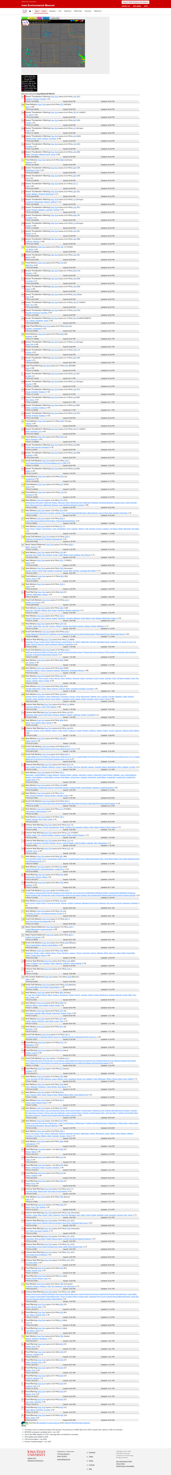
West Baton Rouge (32, 642)
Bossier (38, 767)
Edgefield (34, 392)
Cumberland (37, 328)
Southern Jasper (60, 835)
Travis (95, 1079)
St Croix (59, 913)
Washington (37, 594)
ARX (74, 294)
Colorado (55, 1136)
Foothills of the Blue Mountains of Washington (101, 1123)
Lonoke (45, 678)
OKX (66, 1034)
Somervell (112, 1215)
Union (37, 170)
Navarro (28, 1338)
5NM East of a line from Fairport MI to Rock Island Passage (45, 803)
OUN (61, 584)
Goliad (35, 626)
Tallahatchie (64, 670)
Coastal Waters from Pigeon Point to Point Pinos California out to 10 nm (50, 749)
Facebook (92, 1452)
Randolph (39, 320)
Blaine (53, 953)
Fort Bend (36, 1136)
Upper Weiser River (81, 1095)
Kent (34, 555)
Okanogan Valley (64, 502)
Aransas (65, 626)
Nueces (81, 626)
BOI (61, 1092)
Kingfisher (34, 963)
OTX (61, 500)
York (26, 178)
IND (61, 592)
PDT (61, 1108)
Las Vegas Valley (31, 1262)
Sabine (104, 767)
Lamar (53, 154)
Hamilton (76, 571)
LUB (61, 552)
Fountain (48, 1167)
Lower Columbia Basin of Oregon (77, 1113)
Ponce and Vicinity (53, 903)
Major (119, 953)
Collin (50, 1215)
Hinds (60, 730)
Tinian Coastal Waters (33, 945)
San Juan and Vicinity (114, 903)
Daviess (42, 1207)
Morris (51, 1021)
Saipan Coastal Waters (50, 945)
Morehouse (50, 194)
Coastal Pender (75, 787)
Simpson (45, 138)
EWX (61, 1076)
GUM (67, 943)
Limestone (29, 1286)
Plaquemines (38, 202)
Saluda (27, 210)
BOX (66, 631)
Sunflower (41, 696)
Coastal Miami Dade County (57, 859)
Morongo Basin (40, 1239)
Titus (61, 1021)
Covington (52, 138)
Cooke (34, 1215)
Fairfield (43, 99)
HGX (61, 1131)
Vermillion (55, 1167)
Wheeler (68, 610)
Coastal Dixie (130, 777)
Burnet (79, 1079)
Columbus (34, 407)
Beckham (65, 953)
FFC (74, 183)
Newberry (28, 99)
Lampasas (83, 571)
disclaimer (137, 6)
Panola (45, 827)
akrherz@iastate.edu (63, 1459)
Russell (38, 995)
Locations (32, 18)
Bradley (127, 678)
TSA (61, 616)
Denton (44, 1215)
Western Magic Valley (65, 1095)
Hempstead (29, 1013)
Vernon (58, 843)
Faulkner (35, 678)
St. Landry (28, 843)
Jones (54, 529)
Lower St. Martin (68, 843)
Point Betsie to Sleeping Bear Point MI (38, 893)
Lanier (66, 795)
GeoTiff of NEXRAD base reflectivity (77, 1423)
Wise (39, 1215)
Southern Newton (47, 835)
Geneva (35, 819)
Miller (43, 1013)
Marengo (119, 995)
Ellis (125, 1215)
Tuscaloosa (64, 995)
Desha (101, 678)
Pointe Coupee (44, 642)
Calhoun (32, 320)
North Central (30, 903)
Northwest (102, 903)
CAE (74, 96)
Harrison (28, 225)
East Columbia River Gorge (35, 1110)
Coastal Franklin (65, 775)
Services (88, 11)
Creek (83, 618)
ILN (61, 1050)
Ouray (27, 487)
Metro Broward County (131, 859)
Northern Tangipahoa (65, 644)
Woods (36, 953)
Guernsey (28, 885)
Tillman (78, 953)
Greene (38, 723)
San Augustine (77, 827)
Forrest (106, 699)
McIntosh (28, 618)
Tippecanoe (35, 1167)
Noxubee (28, 699)
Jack (78, 1215)
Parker (83, 1215)
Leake (35, 699)
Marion (27, 154)
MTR (66, 746)
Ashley (27, 741)
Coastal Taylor (30, 780)
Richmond (36, 312)
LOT (74, 373)
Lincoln (96, 678)
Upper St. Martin (80, 843)
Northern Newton (78, 835)
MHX (62, 576)
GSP (74, 120)
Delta (45, 571)
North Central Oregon (73, 1110)
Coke (87, 529)
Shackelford (61, 529)
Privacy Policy (120, 1464)
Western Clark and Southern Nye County (56, 1223)
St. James (122, 642)
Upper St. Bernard (37, 644)
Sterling (81, 529)
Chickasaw (73, 670)
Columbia (43, 312)
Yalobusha (29, 670)
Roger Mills (131, 953)
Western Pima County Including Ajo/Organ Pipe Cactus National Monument (51, 1294)
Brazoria (62, 1133)
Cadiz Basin (29, 1239)
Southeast (133, 903)
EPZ (62, 104)
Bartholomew (30, 877)
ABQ (62, 334)
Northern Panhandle (120, 513)
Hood (106, 1215)
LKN (62, 263)
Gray (49, 610)
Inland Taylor (75, 777)
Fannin (34, 571)
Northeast (126, 903)
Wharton (124, 1133)
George (49, 723)
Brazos (27, 1133)
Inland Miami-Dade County (113, 859)
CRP (61, 624)
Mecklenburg (29, 170)
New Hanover (36, 447)
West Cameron (41, 811)
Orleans (47, 202)
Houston (28, 819)
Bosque (36, 1286)
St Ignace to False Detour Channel (45, 654)
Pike (31, 344)
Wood (108, 827)
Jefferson (53, 202)
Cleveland (89, 678)
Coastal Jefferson (53, 775)
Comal (27, 1079)
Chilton (32, 997)
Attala (125, 696)
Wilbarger (34, 1087)
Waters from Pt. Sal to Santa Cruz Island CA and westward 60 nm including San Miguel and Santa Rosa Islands (69, 1063)
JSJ (61, 901)
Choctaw (28, 688)
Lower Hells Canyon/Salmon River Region (40, 521)
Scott (53, 699)
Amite (27, 130)
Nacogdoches (54, 827)
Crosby (55, 555)
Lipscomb (75, 610)
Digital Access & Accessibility (125, 1466)
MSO (61, 518)
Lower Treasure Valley (33, 1095)
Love (40, 963)
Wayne (27, 439)
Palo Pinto (64, 1215)
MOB (75, 215)
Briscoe (87, 555)
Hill (53, 1286)
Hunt (27, 1231)
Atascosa (47, 1079)
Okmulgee (61, 618)
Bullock (44, 995)
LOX (66, 461)
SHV (68, 764)
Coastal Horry (59, 869)
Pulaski (46, 681)
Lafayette (83, 777)
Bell (89, 571)
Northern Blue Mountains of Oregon (117, 1110)
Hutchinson (29, 610)
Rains (31, 1231)
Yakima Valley (133, 1123)
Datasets (52, 11)
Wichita (54, 1087)
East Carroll (48, 715)
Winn (119, 767)
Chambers (29, 1136)
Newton (58, 699)
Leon (122, 775)
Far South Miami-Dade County (36, 859)
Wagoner (77, 618)
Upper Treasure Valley (49, 1095)
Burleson (77, 1133)
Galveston (69, 1133)
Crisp (27, 186)
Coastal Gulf (120, 777)
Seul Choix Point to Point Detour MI (37, 921)
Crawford (36, 1354)
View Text (54, 96)
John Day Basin (111, 1113)
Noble (124, 953)
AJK (66, 600)
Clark (114, 678)
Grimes (92, 1133)
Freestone (43, 1286)
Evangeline (37, 843)
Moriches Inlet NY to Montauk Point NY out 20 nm (78, 1037)
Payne (59, 953)
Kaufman (28, 1215)
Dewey (27, 955)
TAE (74, 112)
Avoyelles (45, 843)
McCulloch (127, 529)
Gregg (96, 827)
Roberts (44, 610)
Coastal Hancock (46, 929)
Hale (27, 997)
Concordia (29, 281)
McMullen (100, 626)
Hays (125, 1079)
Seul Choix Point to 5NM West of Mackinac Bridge (90, 893)
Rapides (53, 843)
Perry (40, 678)
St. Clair (28, 995)
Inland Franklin (107, 775)
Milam (94, 571)
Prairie (51, 678)
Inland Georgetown (47, 869)
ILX (61, 1276)
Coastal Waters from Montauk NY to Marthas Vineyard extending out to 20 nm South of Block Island (60, 634)
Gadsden (116, 775)
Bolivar (34, 696)
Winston (131, 696)
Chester (28, 123)
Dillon (32, 400)
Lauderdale (66, 699)
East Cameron (30, 811)
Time (39, 18)
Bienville (84, 767)
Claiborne (28, 241)
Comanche (58, 571)
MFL (61, 856)
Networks (67, 11)
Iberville (93, 642)
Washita (100, 953)
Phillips (31, 662)
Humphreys (64, 696)
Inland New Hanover (61, 787)
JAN (74, 136)
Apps (37, 11)
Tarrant (88, 1215)
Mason (27, 547)
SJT (61, 526)
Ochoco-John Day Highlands (54, 1113)
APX (66, 650)
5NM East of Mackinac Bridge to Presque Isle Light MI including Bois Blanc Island (53, 652)
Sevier (69, 1013)
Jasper (77, 699)
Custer (33, 955)
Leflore (48, 696)
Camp (56, 1021)
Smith (39, 138)
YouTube (92, 1465)
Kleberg (87, 626)
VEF (68, 1220)
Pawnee (48, 618)
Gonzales (34, 1079)
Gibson (27, 1183)
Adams (27, 289)
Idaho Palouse (92, 513)
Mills (70, 571)
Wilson (109, 1079)
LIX (74, 128)
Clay (26, 320)
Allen (95, 843)
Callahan (74, 529)
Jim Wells (28, 626)
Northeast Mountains (106, 502)
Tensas (83, 715)
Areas (44, 11)
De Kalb (28, 376)
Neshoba (41, 699)
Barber (27, 563)
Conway (28, 678)
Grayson (28, 571)
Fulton (37, 1330)
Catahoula (76, 715)
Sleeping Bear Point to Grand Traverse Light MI (118, 895)
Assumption (114, 642)
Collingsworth (30, 1144)
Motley (66, 555)
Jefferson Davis (30, 138)
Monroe (81, 670)
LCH (61, 809)
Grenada (28, 696)
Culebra (70, 903)
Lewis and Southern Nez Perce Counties (39, 513)
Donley (54, 610)
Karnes (114, 1079)
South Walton (101, 777)
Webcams (97, 11)
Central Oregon (86, 1110)
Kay (114, 953)
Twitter (91, 1456)
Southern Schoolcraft (32, 937)
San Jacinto (35, 1133)
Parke (42, 1167)
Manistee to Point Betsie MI (62, 893)
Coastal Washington (32, 929)
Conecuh (61, 688)
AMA (61, 608)
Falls (49, 1286)
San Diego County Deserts (57, 1191)
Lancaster (28, 146)
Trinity (68, 1136)
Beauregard (102, 843)
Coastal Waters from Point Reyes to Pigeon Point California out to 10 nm (50, 757)
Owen (40, 1307)
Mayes (88, 618)
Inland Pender (86, 787)
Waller (112, 1133)
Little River (56, 1013)
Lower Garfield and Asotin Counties (71, 505)
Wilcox (49, 688)
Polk (41, 1133)
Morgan (28, 1152)
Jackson (45, 594)
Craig (93, 618)
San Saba (135, 529)
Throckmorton (46, 529)
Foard (48, 1087)
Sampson (28, 273)
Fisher (27, 529)
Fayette (51, 1005)
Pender (27, 447)
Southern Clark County (33, 1223)
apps (146, 6)
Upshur (113, 827)
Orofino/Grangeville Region (65, 521)
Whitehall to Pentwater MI (34, 539)
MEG (61, 660)
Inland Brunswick (31, 787)
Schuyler (28, 1278)
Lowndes (104, 696)
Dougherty (34, 431)
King (44, 555)
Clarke (43, 688)
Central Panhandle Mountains (76, 513)
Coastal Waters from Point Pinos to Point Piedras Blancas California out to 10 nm (105, 757)
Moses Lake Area (36, 505)
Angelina (68, 827)
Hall (82, 555)
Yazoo (42, 730)
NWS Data (78, 11)
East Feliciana (67, 642)
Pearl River (29, 707)
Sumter (125, 995)
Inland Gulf (97, 775)
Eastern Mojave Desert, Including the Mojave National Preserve (68, 1239)
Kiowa (43, 955)
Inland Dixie (92, 777)
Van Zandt (38, 1231)
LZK (61, 676)
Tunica (42, 670)
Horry (27, 400)
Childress (77, 555)
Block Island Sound (117, 634)
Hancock (28, 384)
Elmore (77, 995)
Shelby (62, 827)
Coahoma (49, 670)
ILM (74, 397)
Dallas (82, 678)
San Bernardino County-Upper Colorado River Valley (43, 1247)
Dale (45, 819)
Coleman (105, 529)
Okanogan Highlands (90, 502)
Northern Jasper (31, 835)
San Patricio (73, 626)
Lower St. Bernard (50, 644)
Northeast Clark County (79, 1223)
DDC (61, 560)
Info (59, 11)
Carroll (78, 696)
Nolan (32, 529)
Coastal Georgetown (32, 869)
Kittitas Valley (123, 1123)
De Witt (40, 1079)
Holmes (72, 696)
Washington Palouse (50, 505)
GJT (61, 484)
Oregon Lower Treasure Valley (36, 1102)
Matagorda (54, 1133)
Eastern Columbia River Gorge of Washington (41, 1123)
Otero (27, 107)
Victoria (93, 626)
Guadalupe (72, 1079)
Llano (66, 1079)
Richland (36, 99)
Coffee (50, 819)
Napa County (42, 1191)
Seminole (40, 795)
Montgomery (85, 696)
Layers (24, 18)
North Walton (65, 777)
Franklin (28, 194)
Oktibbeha (118, 696)
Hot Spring (120, 678)
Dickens (49, 555)
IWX (61, 1415)
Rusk (35, 827)
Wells (33, 1418)
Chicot (33, 741)
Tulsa (42, 618)
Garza (39, 555)
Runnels (92, 529)
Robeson (42, 407)
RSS (90, 1469)
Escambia (82, 688)
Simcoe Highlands (51, 1125)
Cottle (61, 555)
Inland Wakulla (37, 777)
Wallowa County (98, 1110)
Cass (46, 1021)
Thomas (47, 795)
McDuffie (28, 312)
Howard (63, 1013)
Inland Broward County (33, 861)
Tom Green (113, 529)
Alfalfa (106, 953)
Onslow (28, 578)
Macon (50, 995)
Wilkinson (37, 707)
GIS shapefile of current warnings (48, 1423)
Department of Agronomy (35, 1461)
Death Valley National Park (72, 1247)
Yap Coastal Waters (32, 987)
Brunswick (45, 447)
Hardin (69, 835)
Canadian (46, 963)
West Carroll (38, 715)
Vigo (33, 1394)
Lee (26, 115)
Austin (107, 1133)
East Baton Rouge (103, 642)
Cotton (27, 963)
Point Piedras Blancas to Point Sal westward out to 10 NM (45, 463)
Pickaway (28, 1071)
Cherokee (69, 618)
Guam (27, 979)
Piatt (26, 1323)
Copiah (79, 730)
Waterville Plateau (50, 502)
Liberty (49, 1136)
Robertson (58, 1286)
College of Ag (32, 1458)
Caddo (32, 767)
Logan (27, 586)
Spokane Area (119, 502)
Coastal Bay (111, 777)
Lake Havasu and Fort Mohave (36, 1254)
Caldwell (125, 767)
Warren (27, 257)
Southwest (77, 903)
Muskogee (36, 618)
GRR (62, 421)
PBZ (61, 882)
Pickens (71, 995)
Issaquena (29, 730)
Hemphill (37, 610)
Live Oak (45, 626)
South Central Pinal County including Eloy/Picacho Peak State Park (102, 1294)
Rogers (113, 618)
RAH (75, 271)
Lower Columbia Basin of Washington (71, 1123)
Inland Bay (82, 775)
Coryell (65, 571)
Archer (27, 1087)
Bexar (120, 1079)
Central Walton (48, 777)
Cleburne (28, 162)
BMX (62, 160)
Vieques (64, 903)
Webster (93, 696)
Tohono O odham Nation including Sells (74, 1296)
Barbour (56, 995)
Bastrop (60, 1079)
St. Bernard (29, 202)
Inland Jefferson (130, 775)
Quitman (57, 670)
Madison (35, 194)
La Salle (132, 767)
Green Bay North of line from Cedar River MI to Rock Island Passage (91, 803)
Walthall (53, 707)
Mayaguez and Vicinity (90, 903)
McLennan (71, 1286)
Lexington (49, 210)
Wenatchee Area (76, 502)
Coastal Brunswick (106, 787)
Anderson (35, 1338)
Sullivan (28, 1346)
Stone (43, 723)
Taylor (68, 529)
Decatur (33, 795)
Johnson (38, 877)
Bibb (130, 995)
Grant (27, 297)
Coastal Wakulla (40, 775)
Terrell (46, 320)
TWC (75, 350)
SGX (68, 1189)
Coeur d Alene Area (105, 513)
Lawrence (28, 594)
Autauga (112, 995)
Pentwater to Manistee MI (53, 539)
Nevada (49, 1013)
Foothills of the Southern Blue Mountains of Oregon (59, 1115)
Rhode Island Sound (102, 634)
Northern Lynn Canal (32, 602)
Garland (35, 681)
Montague (72, 1215)
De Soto (70, 767)
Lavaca (54, 1079)
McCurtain (29, 1029)
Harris (118, 1133)
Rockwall (100, 1215)
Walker (45, 1005)
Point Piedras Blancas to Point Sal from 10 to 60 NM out (44, 1061)
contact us (126, 6)
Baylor (64, 1087)
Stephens (59, 963)
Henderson (43, 1338)
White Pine (29, 265)
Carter (72, 963)
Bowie (34, 1021)
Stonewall (28, 555)
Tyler (39, 835)
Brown (120, 529)
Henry (40, 819)
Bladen (27, 407)
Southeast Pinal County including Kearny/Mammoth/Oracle (109, 1296)
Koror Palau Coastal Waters (49, 987)
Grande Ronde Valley (97, 1113)
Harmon (93, 953)
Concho (99, 529)
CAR (70, 927)
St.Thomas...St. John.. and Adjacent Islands (40, 913)
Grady (27, 795)
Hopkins (45, 1231)
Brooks (53, 795)
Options (46, 18)
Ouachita (108, 678)
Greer (38, 955)
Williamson (102, 1079)
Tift (31, 305)
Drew (133, 678)
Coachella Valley (31, 1191)
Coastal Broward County (76, 859)
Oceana (33, 547)
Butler (68, 688)
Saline (41, 681)
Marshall (78, 963)
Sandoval (28, 336)
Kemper (47, 699)
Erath (27, 1199)
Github (91, 1461)
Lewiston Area (60, 513)
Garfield (48, 953)
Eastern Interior (41, 903)
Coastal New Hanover (46, 787)
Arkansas (76, 678)
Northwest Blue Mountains (34, 1125)
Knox (59, 1087)
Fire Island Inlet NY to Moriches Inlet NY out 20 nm (43, 1037)
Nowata (98, 618)
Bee (39, 626)
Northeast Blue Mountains (34, 502)
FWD (61, 568)
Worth (31, 115)
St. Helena (76, 642)
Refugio (58, 626)
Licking (34, 1053)
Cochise (28, 352)
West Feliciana (56, 642)
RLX (61, 1042)
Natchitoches (112, 767)
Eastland (50, 571)
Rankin (65, 730)
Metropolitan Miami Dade (94, 859)
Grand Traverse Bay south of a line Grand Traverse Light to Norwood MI (76, 895)
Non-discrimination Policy (124, 1461)
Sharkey (36, 730)
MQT (66, 801)
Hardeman (42, 1087)
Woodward (29, 953)
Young (130, 1215)
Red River (76, 767)
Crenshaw (74, 688)
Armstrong (61, 610)
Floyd (71, 555)
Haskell (38, 529)
